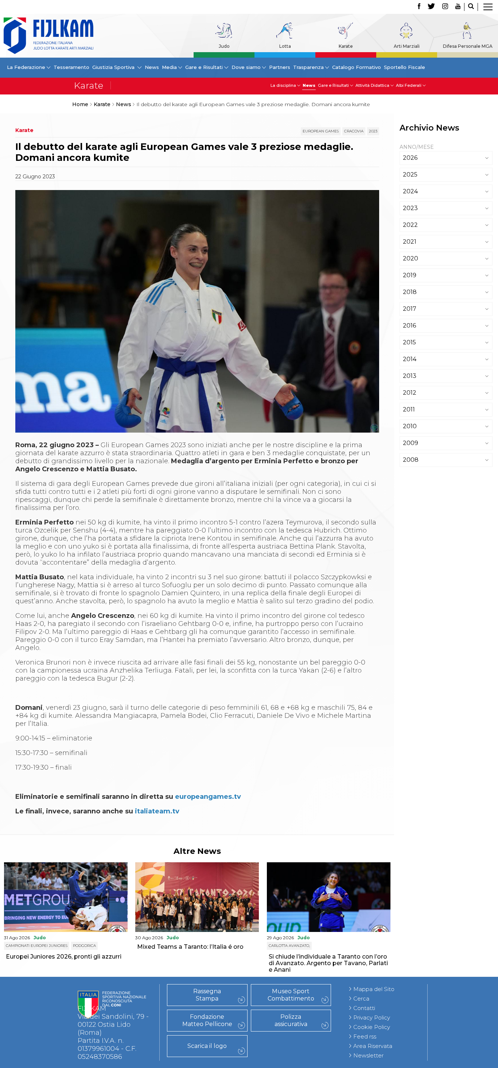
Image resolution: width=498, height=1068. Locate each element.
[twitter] (431, 7)
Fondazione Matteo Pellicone (207, 1020)
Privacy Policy (371, 1017)
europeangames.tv (208, 797)
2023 (373, 131)
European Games (321, 131)
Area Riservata (372, 1045)
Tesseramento (71, 67)
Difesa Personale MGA (468, 46)
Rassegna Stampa (207, 995)
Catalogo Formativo (356, 67)
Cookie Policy (371, 1027)
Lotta (285, 46)
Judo (224, 46)
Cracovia (353, 131)
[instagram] (445, 7)
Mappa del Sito (373, 989)
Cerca (361, 998)
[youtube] (458, 7)
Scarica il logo (207, 1045)
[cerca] (471, 7)
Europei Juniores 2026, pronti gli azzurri (63, 956)
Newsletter (368, 1055)
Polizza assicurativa (291, 1020)
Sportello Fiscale (404, 67)
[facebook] (419, 7)
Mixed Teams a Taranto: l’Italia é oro (190, 946)
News (152, 67)
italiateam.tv (157, 811)
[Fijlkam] (48, 36)
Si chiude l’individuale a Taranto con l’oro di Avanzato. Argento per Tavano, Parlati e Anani (328, 963)
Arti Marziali (407, 46)
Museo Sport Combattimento (291, 995)
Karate (346, 46)
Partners (279, 67)
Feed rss (364, 1036)
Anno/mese (417, 147)
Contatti (364, 1008)
